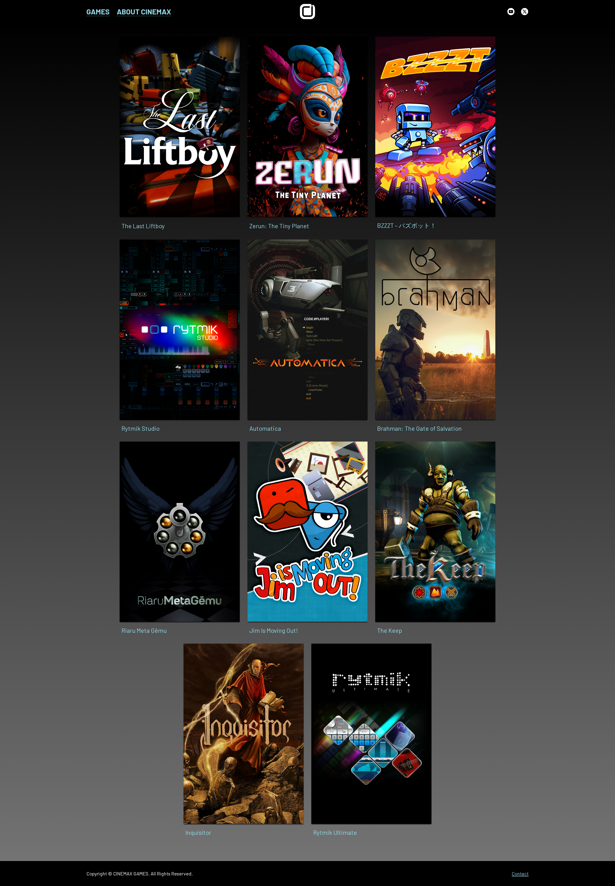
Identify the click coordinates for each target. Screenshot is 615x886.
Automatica (265, 428)
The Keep (389, 630)
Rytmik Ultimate (335, 832)
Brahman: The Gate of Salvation (419, 428)
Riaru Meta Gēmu (144, 630)
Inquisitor (198, 832)
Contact (520, 873)
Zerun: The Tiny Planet (279, 225)
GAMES (98, 11)
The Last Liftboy (143, 225)
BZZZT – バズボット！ (406, 225)
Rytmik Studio (141, 428)
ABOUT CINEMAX (144, 11)
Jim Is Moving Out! (273, 630)
